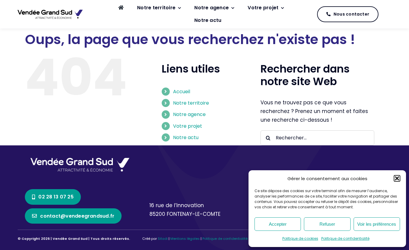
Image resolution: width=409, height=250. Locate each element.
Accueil (181, 91)
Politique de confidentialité (345, 238)
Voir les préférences (376, 224)
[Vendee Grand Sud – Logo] (50, 9)
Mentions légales (185, 238)
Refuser (327, 224)
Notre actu (186, 137)
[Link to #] (388, 14)
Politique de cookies (300, 238)
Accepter (278, 224)
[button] (397, 178)
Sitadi (163, 238)
